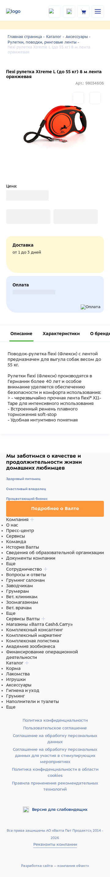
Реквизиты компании (55, 844)
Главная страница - (26, 37)
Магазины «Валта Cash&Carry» (39, 624)
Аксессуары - (78, 37)
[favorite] (69, 11)
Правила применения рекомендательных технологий (55, 786)
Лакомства (18, 673)
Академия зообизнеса (30, 646)
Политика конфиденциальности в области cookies (55, 772)
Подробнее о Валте (55, 508)
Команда (16, 541)
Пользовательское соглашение (55, 728)
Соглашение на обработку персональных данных (55, 738)
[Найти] (55, 11)
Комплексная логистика (32, 640)
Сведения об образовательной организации (55, 552)
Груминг (15, 696)
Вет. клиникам (22, 596)
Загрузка (15, 216)
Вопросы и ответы (26, 574)
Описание (21, 333)
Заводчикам (19, 585)
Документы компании (30, 558)
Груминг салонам (25, 580)
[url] (83, 11)
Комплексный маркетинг (34, 635)
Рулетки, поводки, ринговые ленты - (43, 42)
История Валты (22, 547)
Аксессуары (18, 684)
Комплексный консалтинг (34, 629)
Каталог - (55, 37)
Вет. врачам (19, 607)
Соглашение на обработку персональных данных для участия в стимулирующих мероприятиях (55, 755)
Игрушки (16, 679)
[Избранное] (95, 98)
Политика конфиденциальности (55, 720)
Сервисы (15, 536)
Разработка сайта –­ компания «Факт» (55, 866)
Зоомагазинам (22, 602)
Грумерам (17, 591)
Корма (13, 668)
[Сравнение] (78, 98)
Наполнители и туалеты (32, 701)
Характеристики (61, 333)
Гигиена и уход (22, 690)
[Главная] (19, 11)
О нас (12, 525)
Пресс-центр (20, 530)
